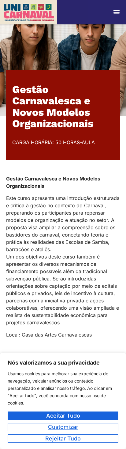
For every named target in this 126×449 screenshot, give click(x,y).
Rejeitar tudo (63, 438)
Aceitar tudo (63, 415)
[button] (117, 12)
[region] (63, 401)
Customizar (63, 427)
